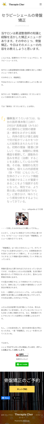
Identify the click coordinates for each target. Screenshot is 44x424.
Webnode (26, 421)
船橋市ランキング (22, 359)
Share (7, 398)
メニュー (40, 4)
